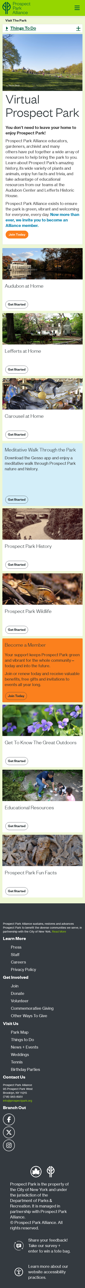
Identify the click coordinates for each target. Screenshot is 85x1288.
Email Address (14, 320)
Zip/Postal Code (15, 338)
